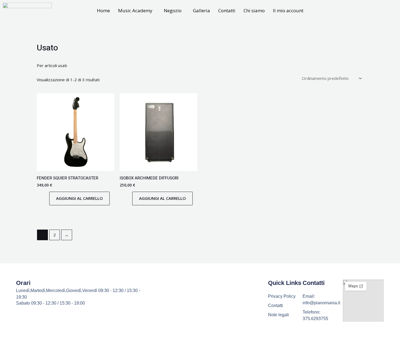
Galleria (201, 10)
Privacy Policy (282, 296)
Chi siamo (254, 10)
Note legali (278, 314)
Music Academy (135, 10)
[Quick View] (46, 198)
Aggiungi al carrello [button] (79, 198)
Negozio (172, 10)
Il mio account (288, 10)
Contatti (226, 10)
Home (103, 10)
